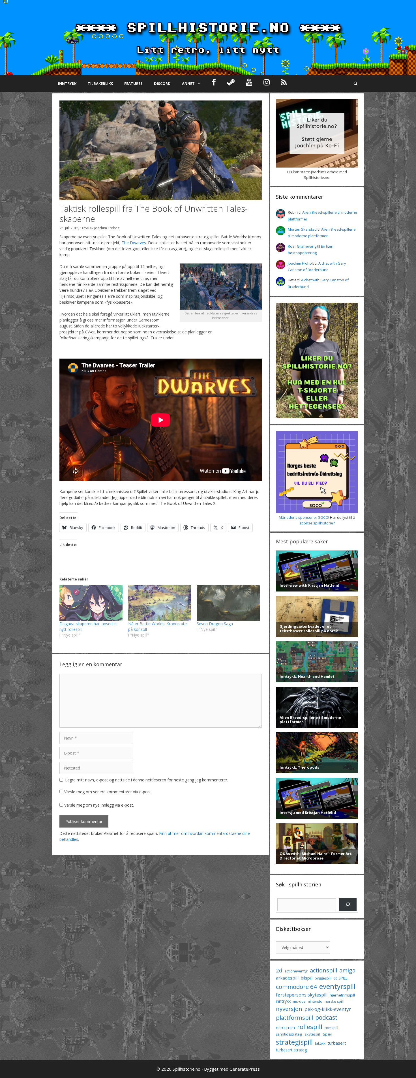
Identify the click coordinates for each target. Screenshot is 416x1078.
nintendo (315, 1001)
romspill (331, 1027)
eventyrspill (337, 986)
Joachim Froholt (106, 228)
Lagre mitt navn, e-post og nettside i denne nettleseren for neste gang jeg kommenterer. (146, 780)
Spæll (328, 1034)
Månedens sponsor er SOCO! (304, 517)
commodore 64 (296, 987)
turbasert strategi (292, 1050)
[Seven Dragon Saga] (228, 603)
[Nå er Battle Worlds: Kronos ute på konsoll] (159, 603)
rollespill (309, 1026)
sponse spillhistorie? (317, 523)
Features (133, 83)
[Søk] (348, 904)
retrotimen (285, 1027)
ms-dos (299, 1001)
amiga (347, 970)
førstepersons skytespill (301, 995)
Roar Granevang (302, 246)
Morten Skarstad (302, 229)
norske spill (334, 1001)
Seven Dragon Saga (215, 623)
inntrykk (283, 1001)
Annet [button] (188, 83)
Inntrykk (67, 83)
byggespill (323, 978)
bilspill (306, 978)
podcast (326, 1017)
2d (279, 970)
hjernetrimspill (342, 995)
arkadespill (287, 978)
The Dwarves (134, 242)
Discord (162, 83)
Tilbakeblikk (100, 83)
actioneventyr (296, 971)
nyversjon (289, 1009)
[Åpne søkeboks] (356, 83)
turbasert (336, 1043)
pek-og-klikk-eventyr (328, 1009)
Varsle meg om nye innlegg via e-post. (99, 805)
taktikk (320, 1043)
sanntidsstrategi (289, 1034)
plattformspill (294, 1017)
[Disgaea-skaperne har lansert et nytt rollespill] (91, 603)
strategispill (294, 1042)
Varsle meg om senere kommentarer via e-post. (108, 791)
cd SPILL (340, 978)
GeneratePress (245, 1069)
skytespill (313, 1034)
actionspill (323, 970)
